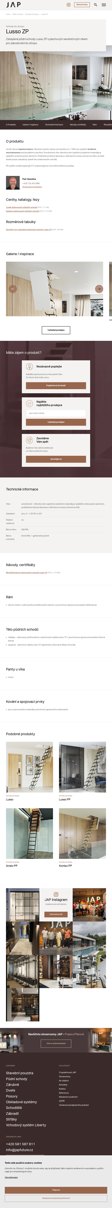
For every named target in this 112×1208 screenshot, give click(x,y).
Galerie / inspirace (30, 125)
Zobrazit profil (56, 914)
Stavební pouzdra (19, 1073)
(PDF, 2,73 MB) (33, 573)
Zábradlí (12, 1113)
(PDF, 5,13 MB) (29, 211)
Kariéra (62, 1089)
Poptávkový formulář (56, 386)
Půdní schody (17, 14)
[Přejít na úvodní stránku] (13, 5)
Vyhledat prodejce (56, 330)
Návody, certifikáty (78, 125)
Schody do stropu (31, 14)
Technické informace (54, 125)
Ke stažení (64, 1081)
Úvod (8, 14)
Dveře (10, 1090)
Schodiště (14, 1108)
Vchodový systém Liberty (26, 1125)
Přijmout (56, 1190)
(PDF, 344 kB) (34, 230)
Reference (64, 1093)
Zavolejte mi (56, 459)
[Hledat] (96, 5)
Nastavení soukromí (68, 1097)
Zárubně (12, 1085)
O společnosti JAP (67, 1073)
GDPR (61, 1101)
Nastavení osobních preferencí (56, 1198)
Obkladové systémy (21, 1102)
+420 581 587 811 (20, 1144)
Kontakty (63, 1085)
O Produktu (11, 125)
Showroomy (82, 5)
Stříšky (11, 1119)
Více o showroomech (56, 1043)
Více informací (11, 1178)
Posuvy (11, 1096)
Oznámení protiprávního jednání (74, 1105)
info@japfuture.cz (19, 1150)
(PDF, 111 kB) (27, 207)
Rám (95, 125)
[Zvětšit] (56, 82)
